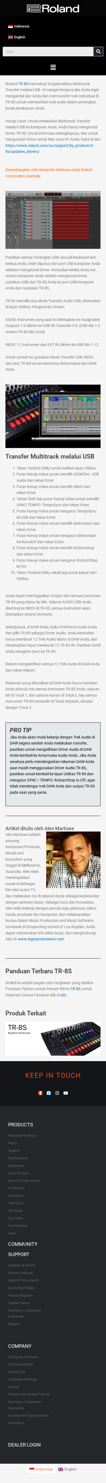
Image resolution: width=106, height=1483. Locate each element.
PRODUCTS (20, 1124)
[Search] (98, 51)
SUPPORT (18, 1254)
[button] (53, 67)
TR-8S (23, 84)
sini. (63, 995)
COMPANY (20, 1346)
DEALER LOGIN (24, 1445)
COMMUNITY (23, 1244)
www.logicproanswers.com (41, 939)
